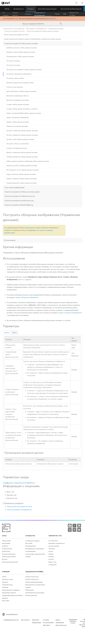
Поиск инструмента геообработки (19, 510)
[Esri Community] (70, 530)
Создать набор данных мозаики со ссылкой (21, 109)
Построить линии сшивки (15, 78)
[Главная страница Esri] (5, 3)
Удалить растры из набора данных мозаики (21, 165)
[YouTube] (79, 530)
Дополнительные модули (47, 9)
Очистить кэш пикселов (14, 87)
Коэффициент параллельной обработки (19, 483)
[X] (74, 526)
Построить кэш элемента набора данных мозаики (23, 69)
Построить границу (13, 61)
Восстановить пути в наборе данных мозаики (22, 170)
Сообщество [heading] (30, 535)
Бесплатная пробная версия (71, 9)
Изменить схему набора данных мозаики (20, 52)
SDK (64, 14)
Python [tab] (14, 333)
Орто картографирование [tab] (14, 187)
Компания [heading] (5, 571)
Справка (28, 14)
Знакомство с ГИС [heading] (55, 535)
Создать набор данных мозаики (17, 104)
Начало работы (15, 14)
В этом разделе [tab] (9, 240)
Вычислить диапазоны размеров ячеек (19, 83)
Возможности (19, 9)
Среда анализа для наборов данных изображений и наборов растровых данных (32, 39)
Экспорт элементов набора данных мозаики (22, 135)
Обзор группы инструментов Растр (16, 35)
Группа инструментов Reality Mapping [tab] (19, 205)
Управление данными (55, 28)
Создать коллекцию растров (16, 148)
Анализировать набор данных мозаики (20, 56)
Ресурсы (31, 9)
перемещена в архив (32, 228)
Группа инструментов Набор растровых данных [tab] (22, 192)
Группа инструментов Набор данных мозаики (43, 31)
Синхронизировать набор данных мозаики (21, 183)
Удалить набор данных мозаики (17, 122)
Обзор (7, 9)
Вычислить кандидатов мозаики (17, 100)
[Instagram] (74, 530)
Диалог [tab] (7, 333)
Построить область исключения (17, 144)
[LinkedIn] (79, 526)
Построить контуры (13, 65)
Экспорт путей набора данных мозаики (20, 139)
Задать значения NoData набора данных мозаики (23, 113)
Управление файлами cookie (73, 621)
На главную (5, 14)
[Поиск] (76, 3)
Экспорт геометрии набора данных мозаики (22, 131)
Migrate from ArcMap (74, 14)
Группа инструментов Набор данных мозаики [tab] (21, 43)
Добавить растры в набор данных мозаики (21, 48)
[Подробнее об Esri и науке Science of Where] (6, 528)
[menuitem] (13, 540)
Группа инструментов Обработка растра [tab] (20, 196)
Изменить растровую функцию (17, 126)
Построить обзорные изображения (18, 74)
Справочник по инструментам (39, 14)
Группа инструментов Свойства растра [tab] (19, 200)
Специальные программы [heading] (34, 571)
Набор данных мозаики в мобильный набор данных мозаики (27, 161)
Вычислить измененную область (17, 96)
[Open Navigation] (82, 3)
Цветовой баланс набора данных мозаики (21, 91)
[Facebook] (70, 526)
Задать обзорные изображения (17, 117)
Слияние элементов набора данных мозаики (22, 157)
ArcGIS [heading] (4, 535)
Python (57, 14)
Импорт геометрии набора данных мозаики (21, 152)
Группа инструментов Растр (15, 31)
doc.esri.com (51, 18)
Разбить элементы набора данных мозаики (21, 179)
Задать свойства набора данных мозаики (21, 174)
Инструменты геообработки (36, 28)
